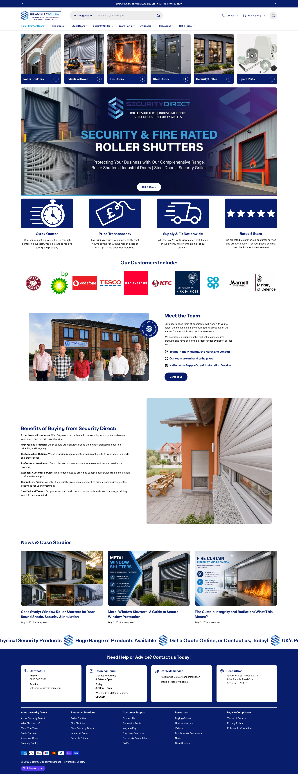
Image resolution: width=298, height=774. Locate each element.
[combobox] (116, 15)
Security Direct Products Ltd (45, 761)
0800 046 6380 (38, 679)
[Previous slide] (138, 190)
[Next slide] (159, 190)
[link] (33, 283)
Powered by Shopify (74, 761)
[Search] (158, 15)
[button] (23, 4)
